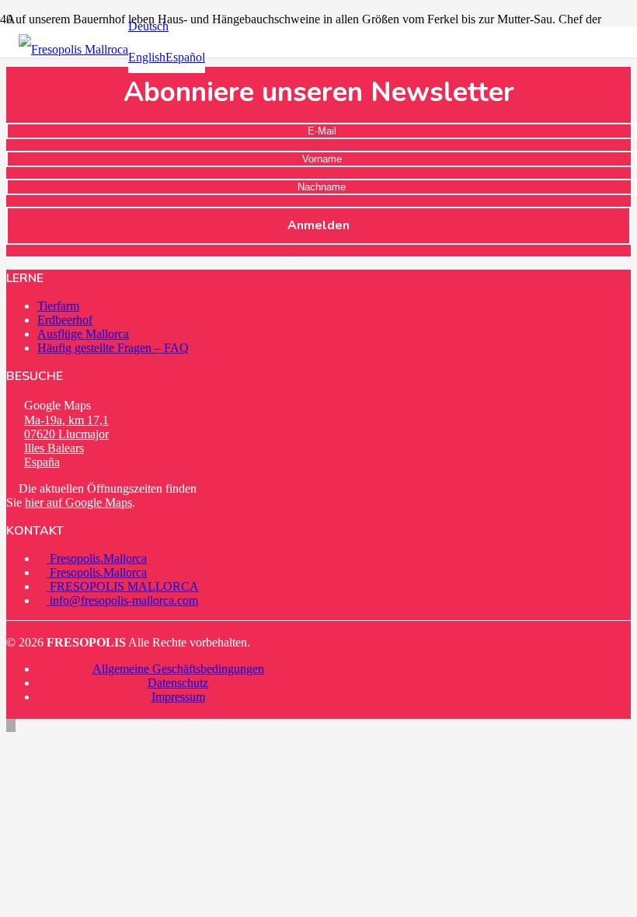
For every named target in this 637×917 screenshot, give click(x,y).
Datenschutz (178, 682)
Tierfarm (58, 305)
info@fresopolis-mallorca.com (122, 600)
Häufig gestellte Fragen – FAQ (113, 347)
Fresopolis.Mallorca (97, 558)
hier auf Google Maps (78, 502)
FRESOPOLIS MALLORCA (123, 586)
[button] (148, 26)
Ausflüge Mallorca (83, 333)
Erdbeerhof (64, 319)
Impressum (178, 696)
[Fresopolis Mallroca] (73, 49)
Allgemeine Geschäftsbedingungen (178, 668)
